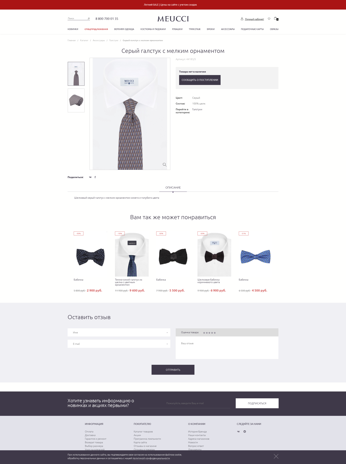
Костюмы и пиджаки (153, 29)
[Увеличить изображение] (164, 164)
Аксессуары (228, 29)
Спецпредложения (96, 29)
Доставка (90, 435)
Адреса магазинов (198, 438)
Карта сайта (140, 442)
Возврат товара (94, 442)
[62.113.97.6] (173, 18)
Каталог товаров (143, 431)
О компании (196, 424)
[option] (130, 114)
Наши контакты (197, 435)
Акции (137, 435)
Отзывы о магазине (145, 446)
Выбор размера (94, 446)
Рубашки (177, 29)
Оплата (89, 431)
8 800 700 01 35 (107, 19)
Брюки (211, 29)
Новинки (73, 29)
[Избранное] (269, 19)
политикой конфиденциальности (151, 458)
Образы (274, 29)
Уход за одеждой (95, 449)
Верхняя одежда (124, 29)
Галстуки (197, 109)
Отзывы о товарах (144, 449)
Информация (94, 424)
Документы (194, 449)
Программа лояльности (147, 438)
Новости (193, 442)
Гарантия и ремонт (95, 438)
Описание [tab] (173, 187)
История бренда (197, 431)
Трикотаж (195, 29)
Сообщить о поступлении (200, 79)
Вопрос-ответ (196, 446)
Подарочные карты (252, 29)
